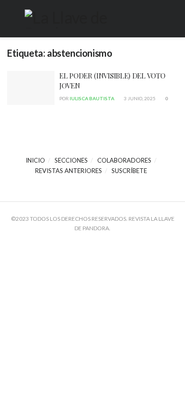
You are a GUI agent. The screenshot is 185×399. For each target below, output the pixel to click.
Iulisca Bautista (92, 98)
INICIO (35, 160)
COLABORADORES (124, 160)
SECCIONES (71, 160)
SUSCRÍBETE (129, 170)
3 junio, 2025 (139, 98)
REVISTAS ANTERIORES (68, 170)
